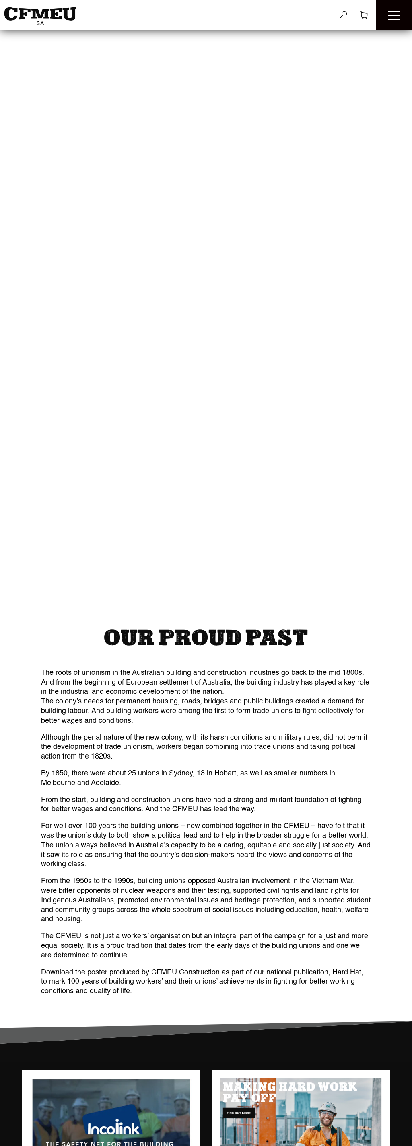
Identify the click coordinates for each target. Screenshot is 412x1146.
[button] (394, 15)
